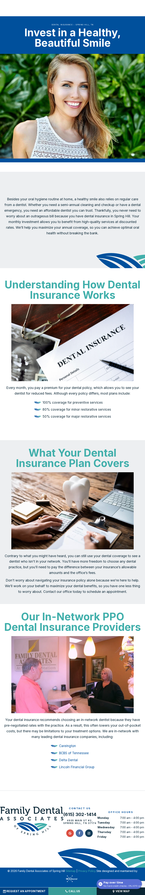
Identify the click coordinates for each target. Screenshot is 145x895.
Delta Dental (68, 760)
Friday (101, 836)
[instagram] (89, 833)
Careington (67, 746)
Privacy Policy (87, 871)
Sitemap (71, 871)
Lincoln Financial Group (76, 767)
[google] (70, 833)
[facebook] (79, 833)
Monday (103, 818)
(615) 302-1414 (79, 814)
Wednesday (106, 827)
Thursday (104, 832)
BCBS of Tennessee (74, 753)
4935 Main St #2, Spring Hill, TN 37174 (79, 822)
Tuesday (103, 822)
